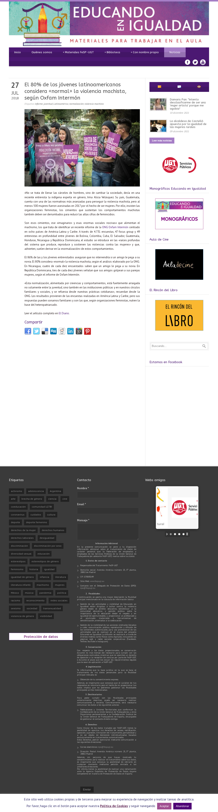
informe (39, 103)
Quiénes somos (42, 52)
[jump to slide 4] (183, 534)
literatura (60, 577)
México (15, 592)
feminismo (17, 569)
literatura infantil (21, 584)
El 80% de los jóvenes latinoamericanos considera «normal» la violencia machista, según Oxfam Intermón (75, 91)
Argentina (55, 491)
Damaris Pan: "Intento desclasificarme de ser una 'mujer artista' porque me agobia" (188, 104)
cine (64, 498)
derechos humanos (53, 530)
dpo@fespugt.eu (87, 588)
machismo (43, 584)
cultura (51, 514)
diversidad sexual (21, 553)
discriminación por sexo (48, 545)
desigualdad (47, 537)
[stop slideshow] (188, 534)
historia (33, 569)
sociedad (32, 608)
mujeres (60, 584)
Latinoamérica (60, 103)
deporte (15, 522)
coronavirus (17, 514)
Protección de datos (41, 636)
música (29, 592)
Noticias (174, 52)
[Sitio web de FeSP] (179, 175)
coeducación (18, 506)
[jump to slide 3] (179, 534)
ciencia (52, 498)
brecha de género (32, 498)
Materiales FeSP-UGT (78, 52)
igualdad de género (22, 577)
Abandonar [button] (182, 806)
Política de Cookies (114, 806)
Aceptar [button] (164, 806)
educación (43, 553)
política (61, 592)
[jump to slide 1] (171, 534)
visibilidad (46, 616)
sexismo (16, 608)
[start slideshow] (166, 534)
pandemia (45, 592)
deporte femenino (36, 522)
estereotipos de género (45, 561)
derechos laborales (22, 537)
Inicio (17, 52)
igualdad (49, 569)
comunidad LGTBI (42, 506)
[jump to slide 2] (175, 534)
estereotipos (18, 561)
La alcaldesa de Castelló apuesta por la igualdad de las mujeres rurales (188, 124)
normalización (76, 103)
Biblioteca (112, 52)
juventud (48, 103)
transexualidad (52, 608)
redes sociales (58, 600)
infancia (44, 577)
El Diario (64, 313)
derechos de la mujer (23, 530)
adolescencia (36, 491)
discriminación (19, 545)
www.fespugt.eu (97, 581)
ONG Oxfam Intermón (115, 227)
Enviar (87, 789)
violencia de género (22, 616)
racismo (15, 600)
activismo (16, 491)
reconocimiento (35, 600)
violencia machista (94, 103)
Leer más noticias (162, 140)
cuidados (35, 514)
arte (13, 498)
